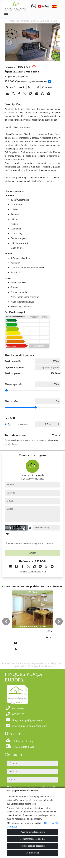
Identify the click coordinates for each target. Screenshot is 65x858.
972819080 (26, 478)
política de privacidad (45, 543)
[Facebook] (19, 93)
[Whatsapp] (33, 6)
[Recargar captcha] (30, 528)
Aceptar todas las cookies (32, 832)
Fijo (9, 424)
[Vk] (37, 93)
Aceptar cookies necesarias (32, 845)
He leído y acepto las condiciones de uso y (30, 543)
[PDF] (14, 93)
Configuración (32, 852)
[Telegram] (48, 93)
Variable (24, 424)
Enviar (32, 553)
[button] (6, 621)
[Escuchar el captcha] (7, 534)
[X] (25, 93)
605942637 (38, 478)
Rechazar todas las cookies (32, 839)
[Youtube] (43, 6)
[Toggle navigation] (6, 15)
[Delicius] (31, 93)
